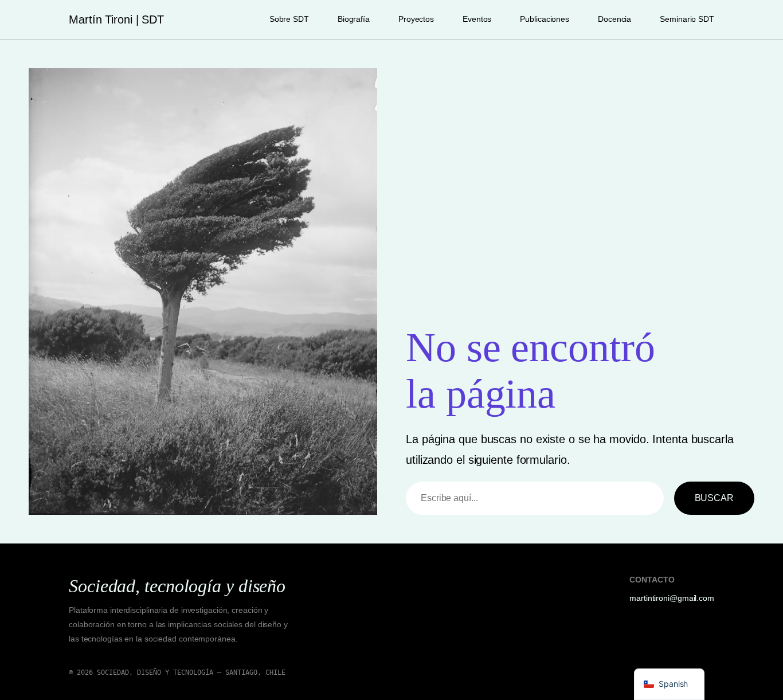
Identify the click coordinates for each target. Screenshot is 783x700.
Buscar (714, 498)
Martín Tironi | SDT (116, 19)
